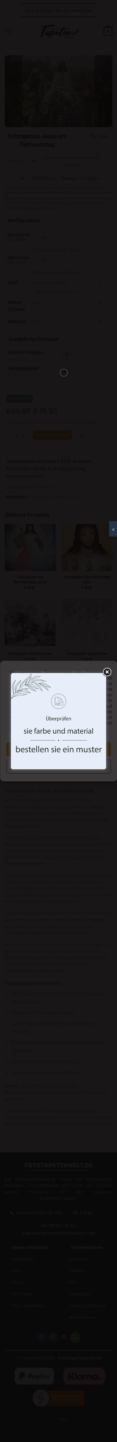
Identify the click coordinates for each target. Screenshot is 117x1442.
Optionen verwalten (58, 766)
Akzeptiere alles (58, 749)
